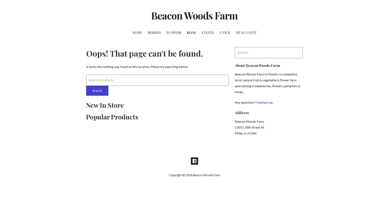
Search (97, 91)
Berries (154, 32)
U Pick (224, 32)
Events (208, 32)
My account (246, 32)
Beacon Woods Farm (194, 15)
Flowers (173, 32)
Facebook (194, 161)
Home (137, 32)
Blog (191, 32)
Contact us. (265, 102)
